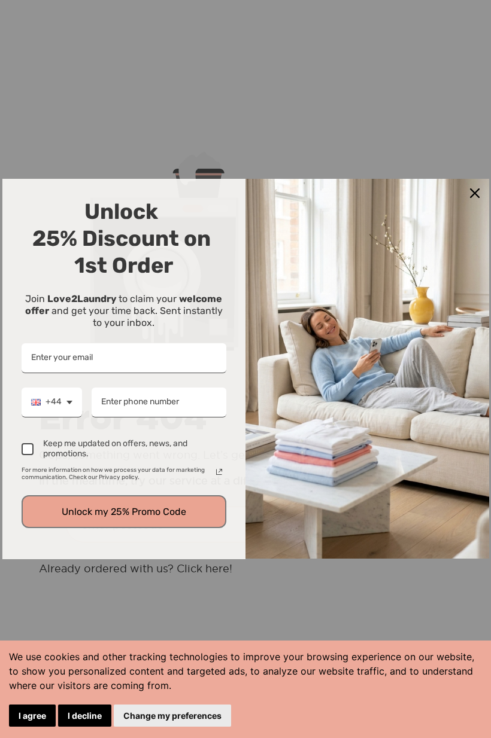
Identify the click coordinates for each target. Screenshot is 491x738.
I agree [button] (32, 715)
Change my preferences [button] (172, 715)
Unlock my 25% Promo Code (124, 511)
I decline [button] (85, 715)
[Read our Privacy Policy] (219, 472)
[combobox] (52, 402)
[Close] (474, 193)
